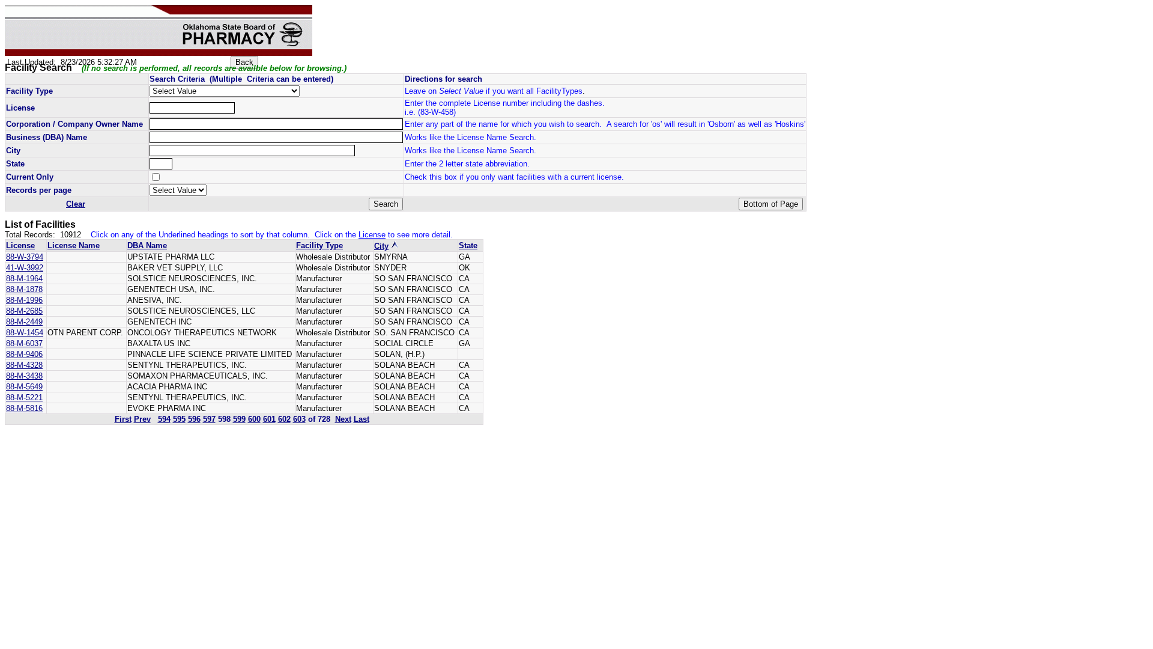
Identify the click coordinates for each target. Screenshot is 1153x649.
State (468, 245)
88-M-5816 (24, 408)
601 (269, 419)
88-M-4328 (24, 365)
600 (254, 419)
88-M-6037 (24, 343)
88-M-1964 (24, 278)
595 (179, 419)
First (123, 419)
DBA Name (147, 245)
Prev (142, 419)
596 (194, 419)
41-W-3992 (24, 267)
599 (239, 419)
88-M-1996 (24, 300)
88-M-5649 (24, 386)
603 (299, 419)
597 (209, 419)
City (381, 246)
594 (164, 419)
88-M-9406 (24, 354)
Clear (75, 204)
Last (361, 419)
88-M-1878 (24, 289)
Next (343, 419)
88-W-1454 (24, 332)
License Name (73, 245)
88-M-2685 (24, 310)
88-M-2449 (24, 321)
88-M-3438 (24, 375)
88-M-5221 (24, 397)
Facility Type (319, 245)
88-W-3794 (24, 256)
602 (284, 419)
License (20, 245)
